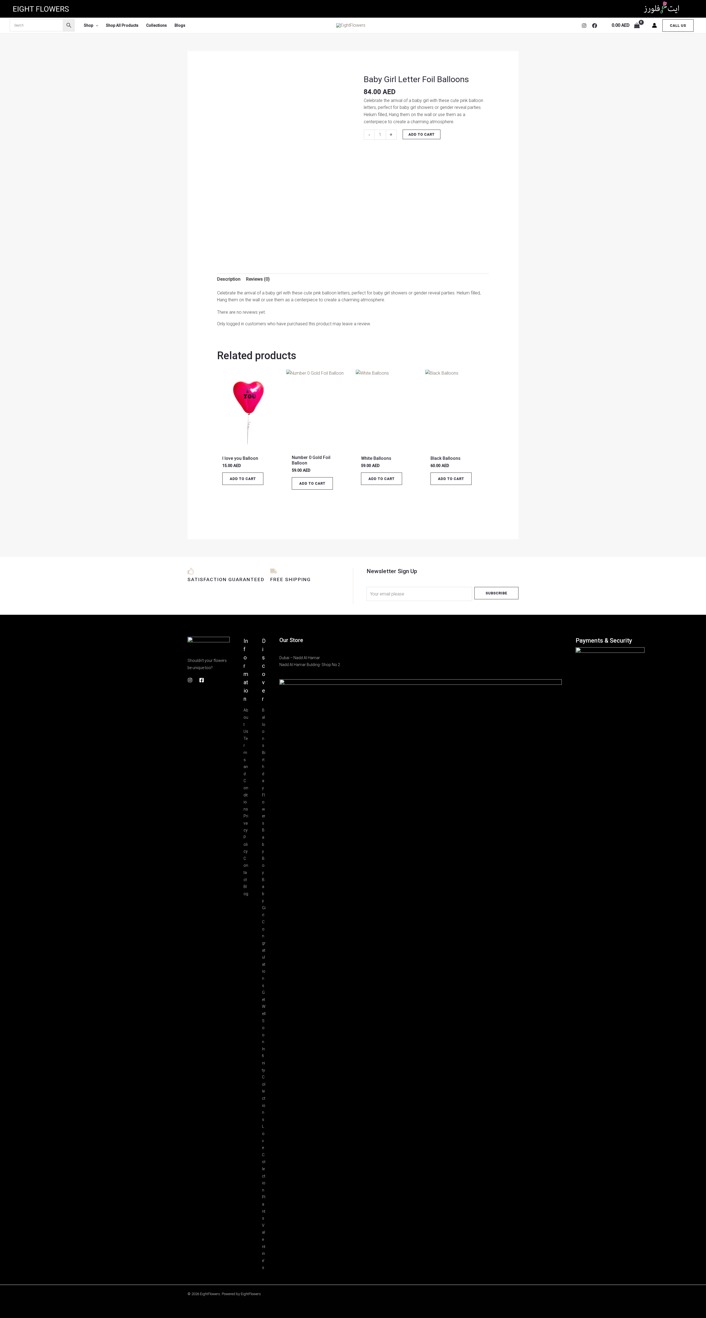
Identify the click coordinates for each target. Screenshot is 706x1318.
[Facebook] (594, 25)
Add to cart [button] (243, 479)
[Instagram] (584, 25)
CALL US (678, 25)
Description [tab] (228, 279)
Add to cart (421, 134)
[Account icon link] (654, 25)
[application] (95, 25)
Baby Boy (263, 851)
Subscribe (496, 593)
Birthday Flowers (263, 787)
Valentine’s (263, 1246)
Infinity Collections (263, 1084)
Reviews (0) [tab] (258, 279)
